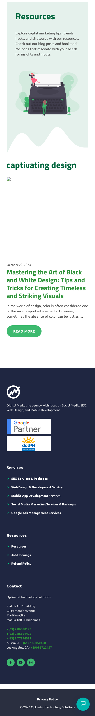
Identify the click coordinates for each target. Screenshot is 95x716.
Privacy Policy (47, 699)
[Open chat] (83, 704)
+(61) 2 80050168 (33, 643)
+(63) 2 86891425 (19, 633)
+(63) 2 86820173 (19, 629)
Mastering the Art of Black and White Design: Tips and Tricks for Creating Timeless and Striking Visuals (46, 284)
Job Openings (21, 555)
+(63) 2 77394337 (19, 638)
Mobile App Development (29, 496)
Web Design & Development (31, 487)
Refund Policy (21, 563)
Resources (19, 546)
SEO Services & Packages (29, 478)
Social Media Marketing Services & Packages (43, 504)
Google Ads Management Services (36, 513)
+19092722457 (41, 647)
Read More (24, 331)
